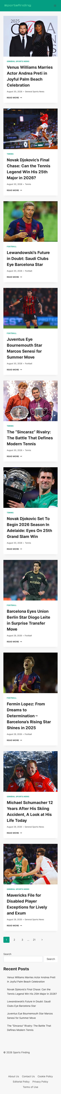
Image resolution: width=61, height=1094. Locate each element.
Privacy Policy (40, 1081)
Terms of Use (30, 1087)
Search (7, 954)
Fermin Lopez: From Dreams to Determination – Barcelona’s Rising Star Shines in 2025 (29, 716)
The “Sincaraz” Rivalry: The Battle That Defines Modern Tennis (30, 438)
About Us (13, 1076)
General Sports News (18, 61)
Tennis (10, 154)
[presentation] (30, 36)
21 (34, 939)
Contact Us (28, 1076)
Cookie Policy (45, 1076)
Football (12, 246)
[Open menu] (55, 5)
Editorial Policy (21, 1081)
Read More (14, 97)
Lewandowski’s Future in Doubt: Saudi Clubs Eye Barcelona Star (28, 258)
